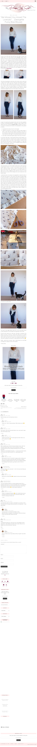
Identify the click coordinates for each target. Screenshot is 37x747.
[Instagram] (11, 383)
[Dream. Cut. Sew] (18, 7)
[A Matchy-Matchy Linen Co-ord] (10, 397)
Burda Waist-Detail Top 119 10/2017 (3, 400)
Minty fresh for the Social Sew (6, 407)
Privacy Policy (21, 743)
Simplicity (3, 405)
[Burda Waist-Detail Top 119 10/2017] (4, 397)
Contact (11, 743)
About (16, 743)
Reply (3, 433)
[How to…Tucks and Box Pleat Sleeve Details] (23, 397)
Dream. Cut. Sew (6, 743)
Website (2, 562)
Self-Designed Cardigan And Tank (16, 400)
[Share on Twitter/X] (2, 403)
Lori (4, 414)
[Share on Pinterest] (3, 403)
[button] (36, 1)
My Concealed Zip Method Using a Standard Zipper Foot (20, 407)
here (5, 575)
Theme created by (31, 744)
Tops (6, 405)
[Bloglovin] (4, 1)
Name (2, 554)
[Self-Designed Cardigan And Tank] (17, 397)
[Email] (6, 1)
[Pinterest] (2, 1)
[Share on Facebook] (1, 403)
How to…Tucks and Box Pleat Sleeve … (23, 400)
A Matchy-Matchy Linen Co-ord (10, 400)
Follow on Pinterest (5, 727)
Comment (3, 544)
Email (2, 558)
